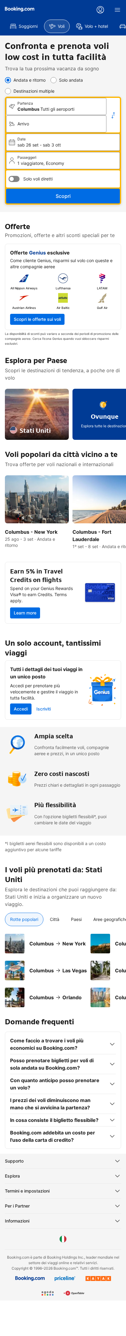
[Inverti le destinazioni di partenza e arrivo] (113, 115)
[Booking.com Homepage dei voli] (19, 9)
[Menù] (117, 9)
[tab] (24, 919)
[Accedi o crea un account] (100, 9)
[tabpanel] (63, 967)
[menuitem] (24, 26)
